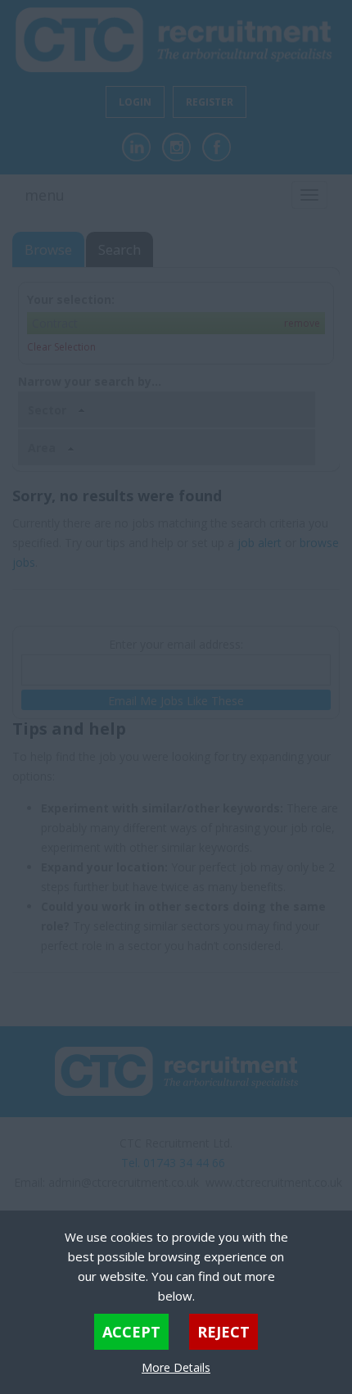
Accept (131, 1332)
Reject (223, 1332)
